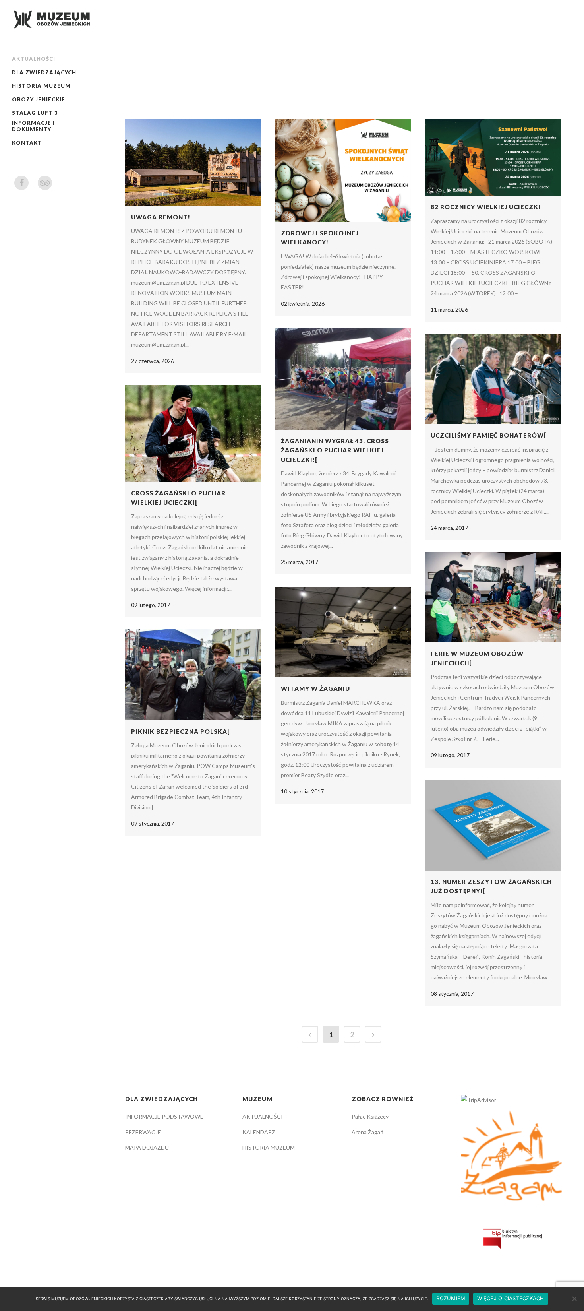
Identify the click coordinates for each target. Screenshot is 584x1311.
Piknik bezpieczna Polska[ (180, 731)
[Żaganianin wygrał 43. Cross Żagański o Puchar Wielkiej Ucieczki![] (343, 379)
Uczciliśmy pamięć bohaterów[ (488, 435)
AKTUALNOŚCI (262, 1116)
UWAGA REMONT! (160, 217)
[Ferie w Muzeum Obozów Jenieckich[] (493, 597)
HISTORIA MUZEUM (268, 1147)
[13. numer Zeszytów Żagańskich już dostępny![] (493, 825)
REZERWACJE (143, 1132)
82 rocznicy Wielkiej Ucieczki (486, 206)
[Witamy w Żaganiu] (343, 632)
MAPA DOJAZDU (147, 1147)
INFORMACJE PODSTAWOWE (164, 1116)
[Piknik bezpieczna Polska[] (193, 674)
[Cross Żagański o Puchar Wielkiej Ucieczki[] (193, 433)
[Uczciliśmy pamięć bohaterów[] (493, 379)
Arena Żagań (367, 1132)
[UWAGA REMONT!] (193, 162)
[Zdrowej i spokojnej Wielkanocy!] (343, 170)
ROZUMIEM (450, 1298)
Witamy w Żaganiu (315, 688)
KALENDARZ (258, 1132)
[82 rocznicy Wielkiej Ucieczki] (493, 157)
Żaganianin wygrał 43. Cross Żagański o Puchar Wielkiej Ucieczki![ (335, 450)
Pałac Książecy (370, 1116)
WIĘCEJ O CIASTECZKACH (510, 1298)
